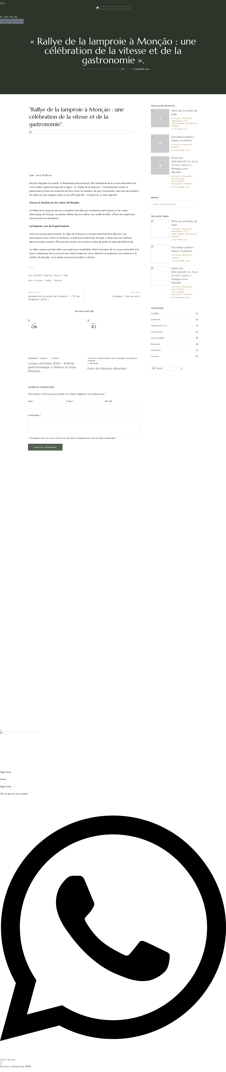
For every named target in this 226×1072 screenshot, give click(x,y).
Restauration (156, 350)
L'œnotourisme (104, 358)
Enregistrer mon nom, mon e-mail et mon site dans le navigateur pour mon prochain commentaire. (73, 438)
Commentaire (34, 415)
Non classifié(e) (118, 358)
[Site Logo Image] (113, 11)
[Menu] (2, 3)
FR (11, 17)
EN (6, 17)
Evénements (92, 69)
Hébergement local (159, 325)
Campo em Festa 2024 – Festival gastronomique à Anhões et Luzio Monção (52, 367)
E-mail (69, 401)
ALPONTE (37, 275)
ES (16, 17)
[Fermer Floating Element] (1, 730)
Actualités (81, 69)
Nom (31, 401)
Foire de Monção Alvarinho (107, 368)
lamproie (48, 275)
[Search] (194, 204)
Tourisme (115, 69)
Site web (108, 401)
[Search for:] (174, 204)
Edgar (127, 69)
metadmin (94, 363)
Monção (57, 275)
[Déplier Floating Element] (1, 1063)
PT (1, 17)
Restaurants (104, 69)
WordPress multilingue (10, 1066)
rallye (65, 275)
